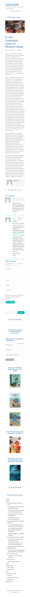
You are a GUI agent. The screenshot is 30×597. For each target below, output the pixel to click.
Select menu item (13, 17)
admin (13, 50)
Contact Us (10, 575)
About (7, 563)
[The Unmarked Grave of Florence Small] (15, 26)
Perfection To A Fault (12, 553)
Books (7, 500)
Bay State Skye (10, 559)
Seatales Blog (9, 581)
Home (7, 498)
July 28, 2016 (8, 50)
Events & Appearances (12, 577)
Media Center (10, 579)
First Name (9, 349)
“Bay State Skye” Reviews (14, 561)
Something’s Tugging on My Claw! (15, 537)
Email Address (9, 345)
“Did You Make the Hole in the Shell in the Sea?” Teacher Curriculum (15, 530)
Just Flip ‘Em (10, 569)
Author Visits (9, 565)
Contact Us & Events (11, 573)
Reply (15, 213)
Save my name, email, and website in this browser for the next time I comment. (14, 297)
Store (7, 571)
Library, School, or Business (12, 354)
